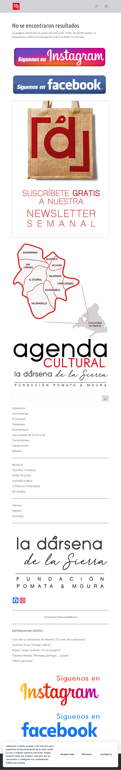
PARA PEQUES (21, 475)
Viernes (17, 505)
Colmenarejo (20, 413)
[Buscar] (105, 398)
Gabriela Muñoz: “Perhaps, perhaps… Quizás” (40, 655)
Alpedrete (18, 408)
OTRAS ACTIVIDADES (26, 486)
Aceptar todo (67, 754)
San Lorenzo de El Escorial (28, 435)
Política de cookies (15, 762)
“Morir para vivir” (22, 661)
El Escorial (18, 419)
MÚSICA (17, 465)
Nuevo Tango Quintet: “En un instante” (36, 650)
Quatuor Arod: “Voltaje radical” (31, 645)
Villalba (17, 451)
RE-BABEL (19, 491)
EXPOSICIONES (22, 481)
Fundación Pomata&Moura (60, 617)
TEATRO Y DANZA (24, 470)
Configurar (106, 754)
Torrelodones (20, 440)
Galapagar (18, 424)
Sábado (17, 510)
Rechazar (87, 754)
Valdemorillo (20, 445)
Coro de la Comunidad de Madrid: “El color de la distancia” (49, 639)
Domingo (18, 516)
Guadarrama (20, 429)
